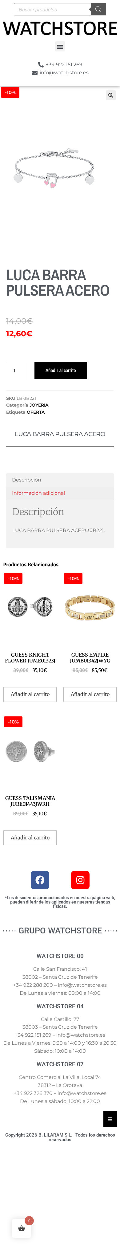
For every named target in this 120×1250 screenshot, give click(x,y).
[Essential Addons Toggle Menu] (110, 1119)
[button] (60, 46)
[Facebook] (40, 880)
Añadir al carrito (61, 370)
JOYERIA (39, 405)
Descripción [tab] (26, 480)
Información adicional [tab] (38, 493)
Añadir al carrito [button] (30, 694)
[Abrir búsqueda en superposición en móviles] (60, 9)
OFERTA (36, 412)
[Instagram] (80, 880)
